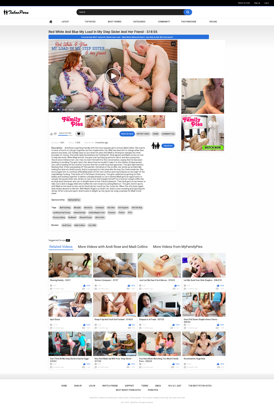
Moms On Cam (244, 3)
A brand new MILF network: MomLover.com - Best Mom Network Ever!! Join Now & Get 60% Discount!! (127, 37)
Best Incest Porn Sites (128, 390)
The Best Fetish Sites (199, 386)
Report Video (143, 134)
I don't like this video (55, 133)
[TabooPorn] (155, 145)
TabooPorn (168, 146)
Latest (65, 22)
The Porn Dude (188, 22)
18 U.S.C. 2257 (174, 386)
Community (164, 22)
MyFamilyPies (74, 200)
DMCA (158, 386)
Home (51, 21)
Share (155, 134)
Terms (144, 386)
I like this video (51, 133)
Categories (139, 22)
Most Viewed (114, 22)
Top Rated (90, 22)
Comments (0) (168, 134)
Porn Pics (153, 390)
